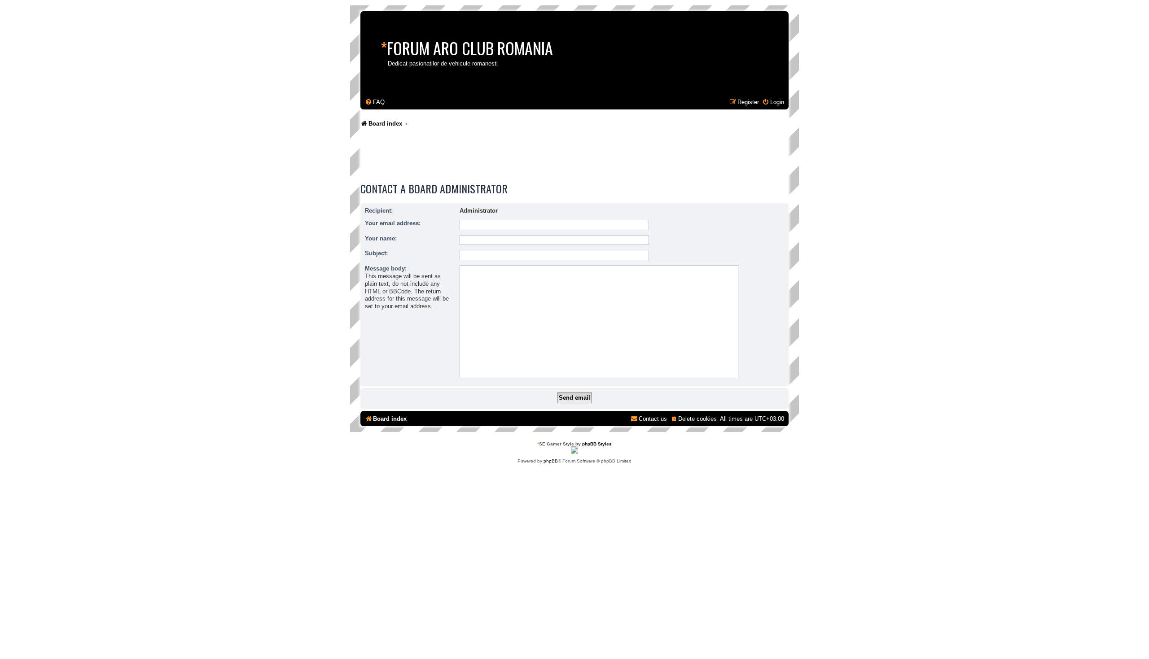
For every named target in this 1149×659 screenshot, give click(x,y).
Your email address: (393, 223)
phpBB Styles (597, 443)
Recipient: (379, 210)
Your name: (381, 238)
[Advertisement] (523, 157)
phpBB (551, 460)
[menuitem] (375, 102)
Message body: (386, 268)
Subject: (376, 253)
